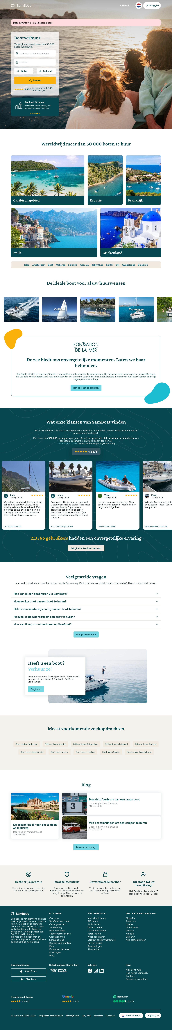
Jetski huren (94, 933)
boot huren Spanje (111, 752)
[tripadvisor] (121, 996)
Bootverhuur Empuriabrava (139, 752)
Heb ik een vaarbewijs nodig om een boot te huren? (47, 609)
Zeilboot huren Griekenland (85, 744)
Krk (117, 264)
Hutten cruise (95, 943)
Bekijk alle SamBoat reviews (86, 548)
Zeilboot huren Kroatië (55, 744)
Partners (98, 1016)
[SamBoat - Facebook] (90, 970)
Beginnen (36, 689)
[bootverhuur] (21, 5)
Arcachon (131, 921)
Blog (51, 955)
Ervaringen (55, 952)
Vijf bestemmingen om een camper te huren (118, 823)
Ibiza (26, 264)
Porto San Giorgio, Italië (62, 526)
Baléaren (130, 936)
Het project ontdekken (86, 387)
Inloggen (154, 5)
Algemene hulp (133, 969)
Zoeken (36, 80)
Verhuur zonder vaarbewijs (102, 940)
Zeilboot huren (95, 927)
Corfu (109, 264)
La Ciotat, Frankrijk (13, 526)
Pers (51, 946)
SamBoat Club (56, 940)
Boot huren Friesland (85, 752)
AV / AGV (86, 1016)
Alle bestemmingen (136, 940)
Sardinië (72, 264)
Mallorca (60, 264)
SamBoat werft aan (59, 921)
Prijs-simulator (57, 930)
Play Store (30, 979)
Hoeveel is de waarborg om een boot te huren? (44, 617)
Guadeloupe (128, 264)
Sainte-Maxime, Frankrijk (156, 526)
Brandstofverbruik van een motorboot (114, 799)
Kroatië (130, 933)
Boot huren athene (59, 752)
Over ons (54, 918)
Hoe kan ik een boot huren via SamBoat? (40, 594)
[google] (68, 996)
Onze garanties (57, 924)
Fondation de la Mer (59, 949)
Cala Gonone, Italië (106, 526)
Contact (130, 976)
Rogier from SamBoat (30, 831)
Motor (24, 71)
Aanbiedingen (95, 946)
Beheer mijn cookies (137, 979)
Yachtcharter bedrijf (60, 933)
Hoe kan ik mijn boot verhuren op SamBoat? (43, 624)
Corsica (84, 264)
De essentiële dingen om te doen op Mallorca (35, 826)
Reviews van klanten (60, 943)
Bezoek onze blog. (86, 847)
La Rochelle (132, 927)
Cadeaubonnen (57, 936)
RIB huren (93, 921)
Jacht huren (94, 924)
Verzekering (55, 927)
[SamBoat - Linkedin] (101, 970)
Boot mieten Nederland (26, 744)
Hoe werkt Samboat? (137, 973)
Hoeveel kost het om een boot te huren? (40, 601)
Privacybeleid (72, 1016)
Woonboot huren (96, 936)
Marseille (130, 918)
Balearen (143, 264)
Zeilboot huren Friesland (116, 744)
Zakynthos (97, 264)
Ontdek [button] (125, 5)
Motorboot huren (97, 918)
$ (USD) (152, 1015)
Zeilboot (47, 71)
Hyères (129, 924)
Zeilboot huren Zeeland (145, 744)
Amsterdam (38, 264)
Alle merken (94, 949)
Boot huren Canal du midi (32, 752)
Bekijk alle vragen (86, 634)
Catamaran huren (97, 930)
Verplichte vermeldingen (51, 1016)
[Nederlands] (138, 5)
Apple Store (31, 971)
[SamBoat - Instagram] (95, 970)
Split (50, 264)
